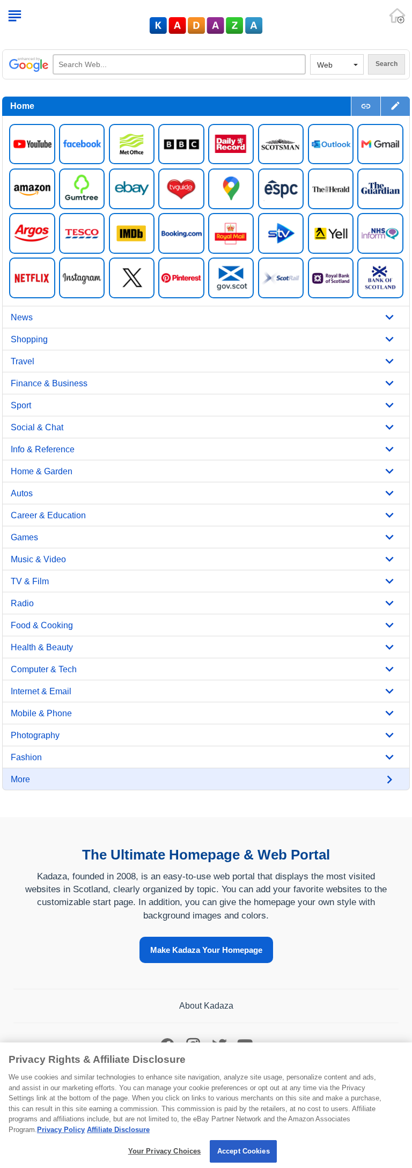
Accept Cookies (243, 1151)
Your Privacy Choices (164, 1151)
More (20, 779)
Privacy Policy (61, 1130)
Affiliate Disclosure (118, 1130)
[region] (206, 1105)
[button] (395, 106)
